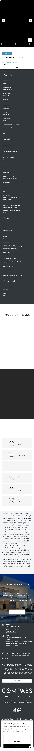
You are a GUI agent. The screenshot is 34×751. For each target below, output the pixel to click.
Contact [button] (17, 612)
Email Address (8, 659)
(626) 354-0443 (11, 632)
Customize (17, 741)
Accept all (17, 746)
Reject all (17, 737)
